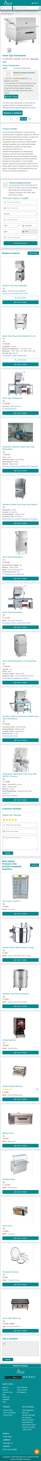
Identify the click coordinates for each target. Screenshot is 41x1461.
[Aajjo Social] (24, 1377)
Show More (33, 253)
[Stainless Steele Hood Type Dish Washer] (20, 490)
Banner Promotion (28, 1420)
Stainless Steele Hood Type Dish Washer (20, 504)
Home (2, 11)
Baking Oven (8, 1133)
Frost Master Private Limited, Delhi (14, 355)
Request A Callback (20, 1366)
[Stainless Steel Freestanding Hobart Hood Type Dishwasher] (20, 701)
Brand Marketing (27, 1422)
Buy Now (23, 119)
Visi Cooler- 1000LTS (11, 901)
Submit (7, 853)
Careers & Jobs (22, 1390)
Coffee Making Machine (12, 1086)
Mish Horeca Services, (10, 795)
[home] (20, 1371)
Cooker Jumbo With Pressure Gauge (18, 947)
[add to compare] (29, 119)
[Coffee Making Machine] (20, 1071)
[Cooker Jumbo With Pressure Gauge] (20, 933)
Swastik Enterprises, (9, 409)
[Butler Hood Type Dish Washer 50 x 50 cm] (20, 321)
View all (34, 865)
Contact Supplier (21, 302)
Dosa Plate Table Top (11, 1318)
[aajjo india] (7, 3)
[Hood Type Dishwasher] (20, 383)
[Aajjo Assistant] (37, 1451)
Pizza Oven (7, 1226)
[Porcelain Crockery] (20, 1257)
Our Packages (27, 1417)
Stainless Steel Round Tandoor (15, 994)
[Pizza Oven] (20, 1211)
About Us (5, 1387)
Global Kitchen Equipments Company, (15, 678)
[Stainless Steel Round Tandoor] (20, 979)
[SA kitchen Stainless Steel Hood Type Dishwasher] (20, 432)
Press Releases (22, 1387)
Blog (3, 1394)
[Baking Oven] (20, 1118)
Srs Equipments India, (10, 736)
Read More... (32, 108)
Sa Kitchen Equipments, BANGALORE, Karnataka (20, 466)
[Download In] (9, 1377)
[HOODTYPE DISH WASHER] (20, 271)
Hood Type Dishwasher (29, 11)
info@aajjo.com (8, 1443)
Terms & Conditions (9, 1412)
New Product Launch (29, 1425)
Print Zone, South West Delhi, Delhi (14, 293)
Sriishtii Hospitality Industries (24, 73)
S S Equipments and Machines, (13, 574)
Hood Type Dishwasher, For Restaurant (19, 661)
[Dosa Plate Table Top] (20, 1303)
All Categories (21, 1392)
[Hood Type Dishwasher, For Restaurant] (20, 646)
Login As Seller (27, 1429)
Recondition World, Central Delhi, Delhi (16, 623)
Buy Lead (25, 1412)
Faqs (4, 1402)
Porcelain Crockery (10, 1272)
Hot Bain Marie (8, 1179)
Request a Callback (12, 113)
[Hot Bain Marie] (20, 1164)
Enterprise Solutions (28, 1427)
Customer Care (7, 1392)
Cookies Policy (8, 1410)
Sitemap (5, 1390)
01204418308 (7, 1436)
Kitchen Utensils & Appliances (14, 11)
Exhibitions (6, 1399)
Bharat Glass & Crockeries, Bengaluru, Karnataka (19, 519)
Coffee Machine (9, 1040)
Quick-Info (5, 1397)
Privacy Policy (7, 1415)
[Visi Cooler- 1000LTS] (20, 886)
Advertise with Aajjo (28, 1415)
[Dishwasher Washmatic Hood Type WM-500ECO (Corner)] (20, 759)
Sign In (36, 3)
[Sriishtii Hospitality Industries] (8, 74)
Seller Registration (28, 1410)
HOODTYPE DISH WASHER (14, 286)
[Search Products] (13, 7)
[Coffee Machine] (20, 1025)
